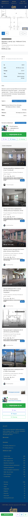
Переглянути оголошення (21, 122)
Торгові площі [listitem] (7, 456)
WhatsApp (22, 139)
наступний (16, 392)
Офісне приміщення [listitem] (8, 458)
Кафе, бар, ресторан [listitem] (8, 472)
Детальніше (5, 437)
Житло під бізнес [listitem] (7, 474)
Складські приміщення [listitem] (9, 467)
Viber (5, 139)
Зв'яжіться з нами (7, 450)
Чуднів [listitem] (5, 486)
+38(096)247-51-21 (5, 1)
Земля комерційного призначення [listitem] (11, 469)
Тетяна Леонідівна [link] (10, 184)
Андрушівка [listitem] (6, 488)
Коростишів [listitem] (6, 495)
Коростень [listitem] (6, 493)
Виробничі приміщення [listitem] (9, 462)
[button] (21, 33)
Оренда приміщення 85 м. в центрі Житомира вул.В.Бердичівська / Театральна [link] (12, 290)
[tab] (3, 33)
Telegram (13, 139)
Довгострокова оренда (19, 190)
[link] (14, 157)
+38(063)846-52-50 (14, 128)
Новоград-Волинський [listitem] (9, 497)
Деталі (22, 180)
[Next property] (23, 392)
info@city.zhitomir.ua (5, 3)
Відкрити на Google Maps (20, 100)
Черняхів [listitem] (6, 484)
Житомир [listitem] (6, 482)
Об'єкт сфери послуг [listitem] (8, 460)
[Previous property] (5, 392)
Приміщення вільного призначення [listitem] (11, 465)
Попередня (11, 392)
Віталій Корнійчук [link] (9, 225)
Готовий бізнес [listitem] (7, 476)
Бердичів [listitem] (6, 491)
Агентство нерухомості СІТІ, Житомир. (17, 504)
